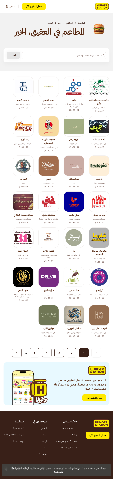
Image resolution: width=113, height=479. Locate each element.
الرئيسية (81, 23)
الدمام (44, 428)
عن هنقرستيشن (69, 428)
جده (45, 435)
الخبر (60, 23)
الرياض (44, 441)
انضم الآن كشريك (69, 447)
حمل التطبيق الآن (34, 6)
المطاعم (69, 23)
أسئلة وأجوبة (18, 428)
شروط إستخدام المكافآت (14, 435)
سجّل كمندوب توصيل (66, 441)
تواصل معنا (18, 441)
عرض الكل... (41, 454)
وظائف (74, 435)
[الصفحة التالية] (17, 352)
